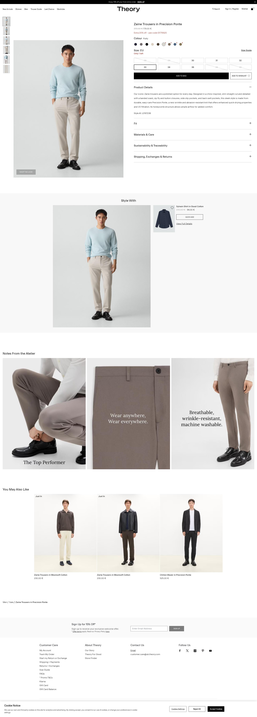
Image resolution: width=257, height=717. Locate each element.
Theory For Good (93, 654)
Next (120, 109)
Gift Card (43, 685)
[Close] (255, 2)
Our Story (89, 650)
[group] (65, 533)
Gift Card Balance (47, 689)
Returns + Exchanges (49, 666)
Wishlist (245, 9)
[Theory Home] (128, 9)
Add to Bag (181, 76)
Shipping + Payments (49, 662)
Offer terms (77, 632)
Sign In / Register (232, 9)
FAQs (42, 673)
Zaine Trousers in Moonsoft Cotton (50, 575)
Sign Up (176, 629)
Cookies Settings (178, 709)
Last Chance (49, 9)
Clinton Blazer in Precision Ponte (175, 575)
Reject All (197, 709)
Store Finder (91, 658)
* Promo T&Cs (46, 677)
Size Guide (246, 50)
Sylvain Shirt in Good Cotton (189, 206)
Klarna (42, 681)
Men (26, 9)
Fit (135, 123)
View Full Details (184, 223)
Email (133, 650)
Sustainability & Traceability (150, 145)
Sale (11, 602)
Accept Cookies (216, 709)
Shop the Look (26, 172)
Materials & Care (144, 134)
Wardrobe (61, 9)
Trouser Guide (36, 9)
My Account (45, 650)
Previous (17, 109)
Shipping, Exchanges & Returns (153, 156)
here (107, 632)
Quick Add (189, 217)
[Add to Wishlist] (172, 207)
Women (18, 9)
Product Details (143, 87)
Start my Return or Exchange (53, 658)
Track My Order (46, 654)
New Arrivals (8, 9)
